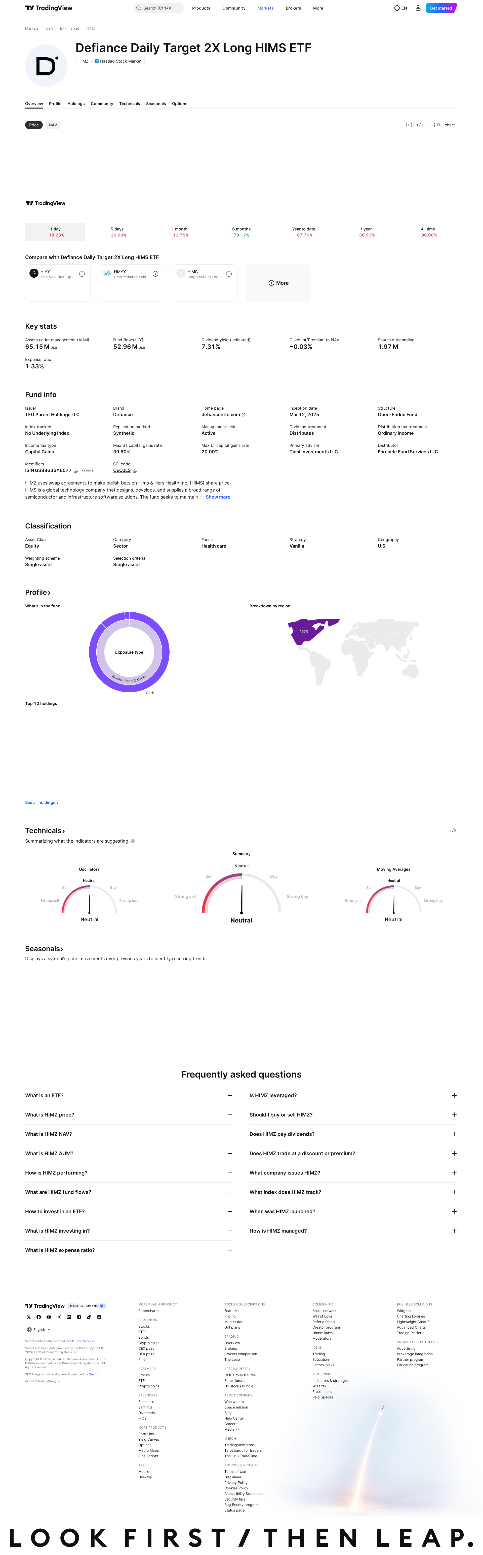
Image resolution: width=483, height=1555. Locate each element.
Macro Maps (148, 1450)
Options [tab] (179, 103)
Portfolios (146, 1434)
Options (144, 1445)
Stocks (144, 1326)
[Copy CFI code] (135, 470)
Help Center (234, 1418)
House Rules (322, 1333)
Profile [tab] (55, 103)
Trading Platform (410, 1333)
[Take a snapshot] (409, 125)
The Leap (232, 1359)
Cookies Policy (236, 1488)
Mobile (143, 1471)
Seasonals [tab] (156, 103)
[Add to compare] (82, 274)
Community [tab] (102, 103)
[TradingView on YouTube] (48, 1317)
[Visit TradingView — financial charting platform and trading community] (45, 203)
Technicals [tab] (129, 103)
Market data (234, 1322)
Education (320, 1359)
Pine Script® (148, 1456)
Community (234, 8)
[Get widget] (420, 125)
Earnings (145, 1407)
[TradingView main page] (49, 8)
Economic (146, 1401)
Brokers (293, 8)
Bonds (143, 1337)
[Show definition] (92, 339)
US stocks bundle (238, 1386)
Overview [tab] (34, 103)
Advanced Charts (411, 1327)
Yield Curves (148, 1439)
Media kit (231, 1429)
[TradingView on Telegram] (79, 1317)
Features (231, 1310)
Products (201, 8)
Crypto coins (148, 1343)
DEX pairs (146, 1354)
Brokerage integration (415, 1354)
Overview (232, 1343)
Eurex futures (235, 1380)
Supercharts (148, 1310)
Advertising (406, 1348)
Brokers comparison (240, 1354)
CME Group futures (240, 1375)
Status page (234, 1510)
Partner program (410, 1359)
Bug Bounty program (241, 1504)
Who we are (234, 1401)
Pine (141, 1359)
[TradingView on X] (28, 1317)
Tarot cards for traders (243, 1450)
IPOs (142, 1418)
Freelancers (322, 1391)
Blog (228, 1413)
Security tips (234, 1499)
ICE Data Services (82, 1341)
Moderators (321, 1338)
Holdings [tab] (76, 103)
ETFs (142, 1332)
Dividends (146, 1413)
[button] (214, 8)
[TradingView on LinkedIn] (68, 1317)
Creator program (326, 1327)
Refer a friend (323, 1322)
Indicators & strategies (330, 1380)
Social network (324, 1310)
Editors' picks (323, 1365)
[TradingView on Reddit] (99, 1317)
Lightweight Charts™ (413, 1322)
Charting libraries (411, 1316)
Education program (412, 1365)
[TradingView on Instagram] (58, 1317)
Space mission (236, 1407)
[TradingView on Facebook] (38, 1317)
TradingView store (239, 1445)
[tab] (34, 125)
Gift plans (232, 1327)
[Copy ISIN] (76, 470)
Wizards (319, 1386)
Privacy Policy (236, 1482)
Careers (230, 1424)
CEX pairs (146, 1348)
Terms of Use (235, 1471)
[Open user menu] (418, 8)
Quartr (93, 1374)
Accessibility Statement (243, 1493)
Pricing (230, 1316)
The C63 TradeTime (240, 1456)
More (318, 8)
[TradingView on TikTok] (89, 1317)
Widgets (404, 1310)
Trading (318, 1354)
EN (404, 8)
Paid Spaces (322, 1397)
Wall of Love (322, 1316)
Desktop (145, 1477)
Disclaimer (232, 1477)
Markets (266, 8)
